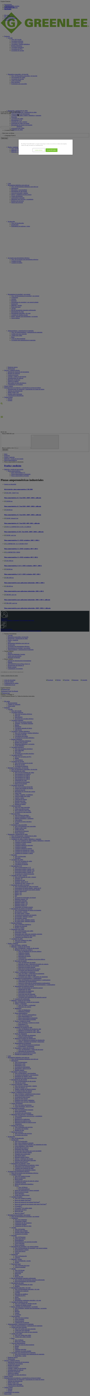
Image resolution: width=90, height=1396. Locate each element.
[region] (46, 147)
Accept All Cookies (51, 150)
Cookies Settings (39, 150)
